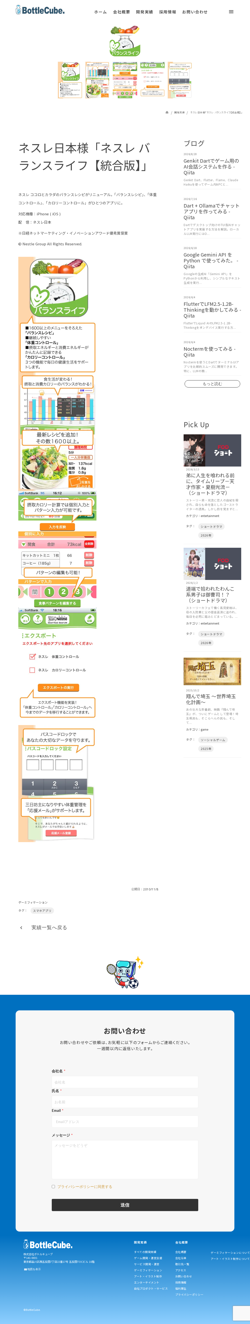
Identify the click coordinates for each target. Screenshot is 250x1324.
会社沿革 (181, 1258)
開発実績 (179, 112)
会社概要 (181, 1252)
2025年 (206, 749)
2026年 (206, 535)
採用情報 (181, 1282)
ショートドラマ (211, 526)
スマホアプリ (42, 910)
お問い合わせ (183, 1276)
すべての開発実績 (145, 1252)
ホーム (100, 12)
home (167, 112)
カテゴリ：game (197, 729)
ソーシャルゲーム (213, 740)
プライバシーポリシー (189, 1294)
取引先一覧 (182, 1264)
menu (73, 13)
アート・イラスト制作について (230, 1259)
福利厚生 (181, 1288)
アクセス (180, 1270)
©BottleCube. (32, 1310)
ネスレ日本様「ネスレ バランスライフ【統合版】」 (216, 112)
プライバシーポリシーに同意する (84, 1186)
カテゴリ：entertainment (202, 516)
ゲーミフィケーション (33, 902)
